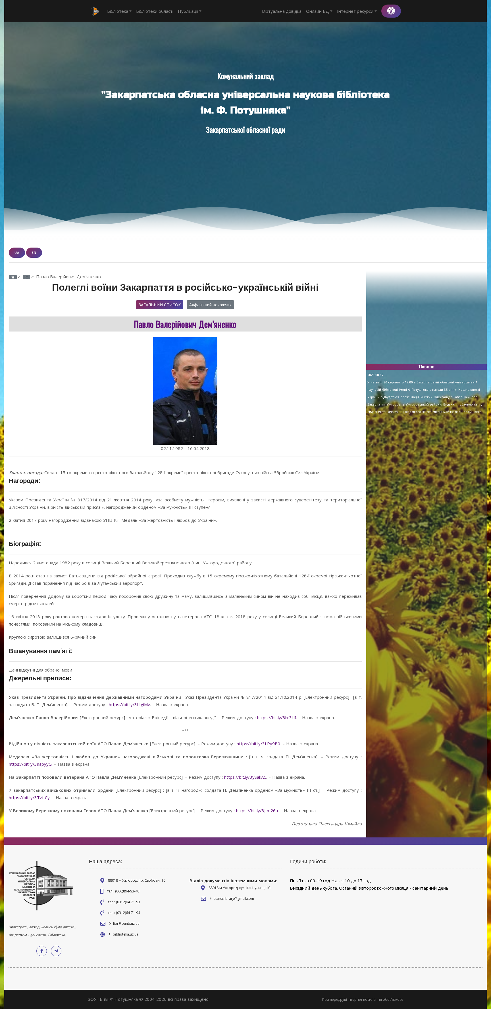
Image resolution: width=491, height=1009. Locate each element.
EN (34, 252)
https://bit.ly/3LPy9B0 (258, 743)
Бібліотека (117, 11)
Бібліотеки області (154, 11)
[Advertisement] (426, 320)
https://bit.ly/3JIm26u (257, 810)
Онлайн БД (317, 11)
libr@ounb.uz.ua (126, 923)
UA (16, 252)
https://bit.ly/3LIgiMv (129, 704)
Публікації (188, 11)
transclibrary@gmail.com (234, 898)
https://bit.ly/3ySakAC (245, 777)
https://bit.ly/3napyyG (30, 764)
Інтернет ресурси (355, 11)
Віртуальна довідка (281, 11)
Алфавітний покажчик (210, 304)
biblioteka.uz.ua (125, 934)
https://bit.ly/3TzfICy (29, 797)
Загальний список (160, 304)
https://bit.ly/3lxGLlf (276, 717)
